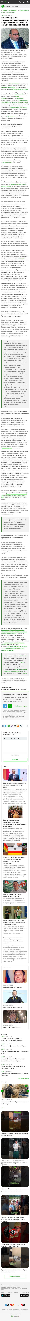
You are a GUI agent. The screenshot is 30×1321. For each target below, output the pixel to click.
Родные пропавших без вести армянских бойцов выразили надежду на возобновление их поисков (13, 941)
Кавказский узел (13, 83)
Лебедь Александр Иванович (12, 987)
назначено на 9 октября (8, 87)
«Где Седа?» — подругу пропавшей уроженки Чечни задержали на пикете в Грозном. (14, 1163)
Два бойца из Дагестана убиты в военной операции (14, 1075)
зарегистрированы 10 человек (19, 89)
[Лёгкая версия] (8, 2)
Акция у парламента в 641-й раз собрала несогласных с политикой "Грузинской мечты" (14, 922)
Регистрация (15, 755)
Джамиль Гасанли (23, 102)
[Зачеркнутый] (14, 738)
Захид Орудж (20, 98)
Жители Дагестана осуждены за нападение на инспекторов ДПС (11, 1039)
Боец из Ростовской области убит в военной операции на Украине (12, 1060)
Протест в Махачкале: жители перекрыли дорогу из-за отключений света (14, 1190)
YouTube (25, 673)
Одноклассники (15, 671)
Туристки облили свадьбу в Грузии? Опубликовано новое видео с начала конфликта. (13, 1219)
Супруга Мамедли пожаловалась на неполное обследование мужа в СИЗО (14, 785)
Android (22, 655)
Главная (3, 12)
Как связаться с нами (13, 1292)
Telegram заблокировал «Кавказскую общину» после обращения (13, 1245)
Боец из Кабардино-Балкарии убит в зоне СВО (14, 1052)
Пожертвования (25, 1292)
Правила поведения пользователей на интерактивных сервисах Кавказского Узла (15, 1310)
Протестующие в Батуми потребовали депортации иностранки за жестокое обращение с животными (14, 823)
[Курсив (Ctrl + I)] (8, 738)
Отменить (15, 759)
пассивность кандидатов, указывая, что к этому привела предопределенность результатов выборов (14, 648)
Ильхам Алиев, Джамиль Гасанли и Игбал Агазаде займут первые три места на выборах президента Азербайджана (14, 631)
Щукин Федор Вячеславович (12, 1007)
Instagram (24, 669)
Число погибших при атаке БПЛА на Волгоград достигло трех (13, 1067)
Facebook (17, 669)
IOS (26, 655)
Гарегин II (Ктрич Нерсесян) (12, 1027)
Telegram (21, 662)
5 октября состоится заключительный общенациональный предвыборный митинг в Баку (14, 495)
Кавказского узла (7, 162)
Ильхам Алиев (19, 94)
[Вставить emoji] (18, 738)
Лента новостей (11, 12)
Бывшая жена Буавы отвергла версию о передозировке (12, 895)
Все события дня (23, 1078)
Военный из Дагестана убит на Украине (14, 1046)
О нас (2, 1292)
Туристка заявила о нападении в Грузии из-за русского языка (14, 1271)
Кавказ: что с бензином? (10, 10)
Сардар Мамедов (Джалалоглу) (18, 107)
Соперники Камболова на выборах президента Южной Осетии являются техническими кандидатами (14, 860)
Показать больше (15, 1276)
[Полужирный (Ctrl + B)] (4, 738)
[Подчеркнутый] (11, 738)
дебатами (21, 258)
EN (5, 1)
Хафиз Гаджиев (11, 116)
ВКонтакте (7, 671)
